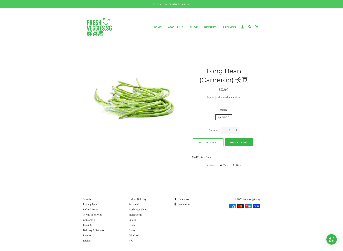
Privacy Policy (91, 204)
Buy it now (239, 142)
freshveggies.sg (251, 199)
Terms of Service (92, 214)
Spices (132, 219)
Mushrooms (135, 214)
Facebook (183, 199)
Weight (223, 109)
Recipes (210, 27)
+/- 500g (224, 117)
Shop (194, 27)
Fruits (132, 230)
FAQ (131, 240)
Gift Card (134, 235)
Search (87, 199)
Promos (229, 27)
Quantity (213, 130)
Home (157, 27)
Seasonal (134, 204)
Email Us (88, 225)
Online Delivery (137, 199)
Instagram (184, 204)
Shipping (211, 97)
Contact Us (89, 219)
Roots (132, 225)
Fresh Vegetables (138, 209)
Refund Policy (91, 209)
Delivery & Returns (93, 230)
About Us (175, 27)
